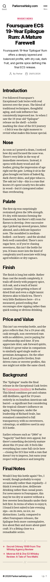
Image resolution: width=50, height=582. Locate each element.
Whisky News (25, 18)
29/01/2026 (34, 73)
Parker (19, 73)
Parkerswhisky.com (25, 5)
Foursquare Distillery (18, 389)
